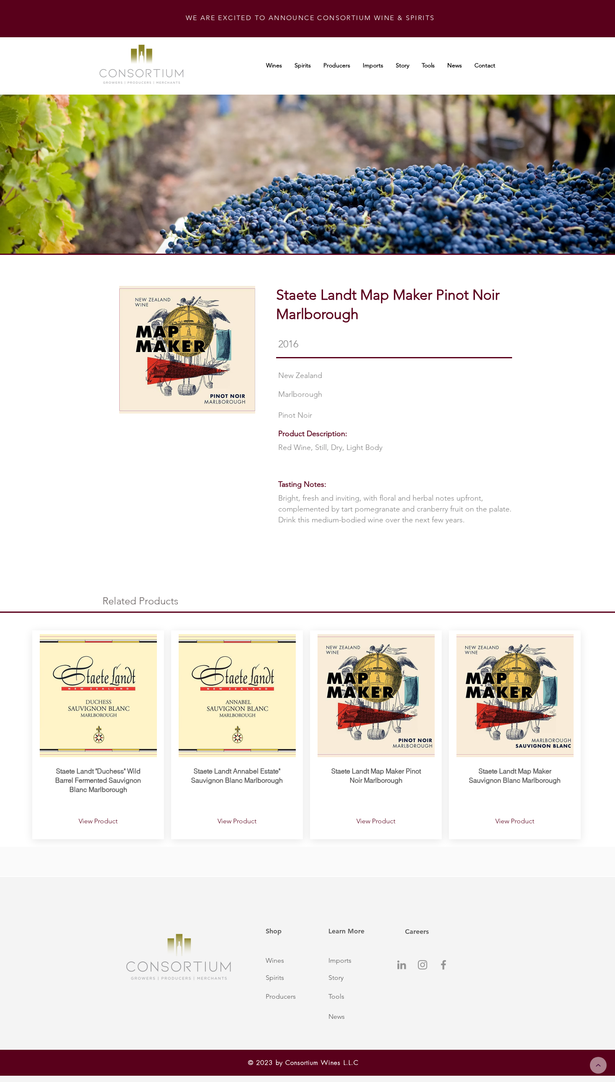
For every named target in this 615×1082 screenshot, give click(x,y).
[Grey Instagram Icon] (422, 965)
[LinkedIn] (401, 965)
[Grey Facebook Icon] (443, 965)
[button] (288, 960)
